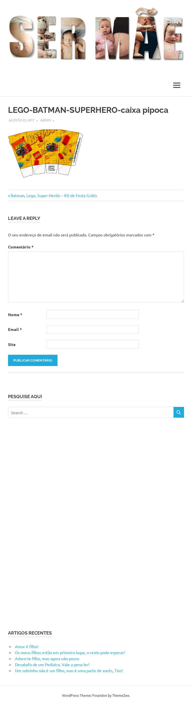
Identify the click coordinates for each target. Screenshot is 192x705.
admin (45, 120)
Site (12, 344)
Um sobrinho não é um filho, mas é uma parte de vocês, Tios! (69, 670)
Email (15, 329)
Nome (15, 314)
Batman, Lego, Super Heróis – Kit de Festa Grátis (53, 195)
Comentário (21, 246)
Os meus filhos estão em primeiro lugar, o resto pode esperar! (70, 652)
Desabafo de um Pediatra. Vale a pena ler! (52, 664)
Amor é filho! (26, 646)
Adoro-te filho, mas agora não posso (47, 658)
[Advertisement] (45, 523)
